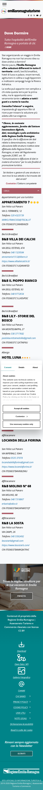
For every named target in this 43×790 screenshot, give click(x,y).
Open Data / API (21, 664)
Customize (20, 416)
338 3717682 (17, 333)
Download (21, 651)
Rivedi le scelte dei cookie (21, 730)
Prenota (21, 596)
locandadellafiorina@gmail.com (17, 462)
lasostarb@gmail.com (12, 540)
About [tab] (35, 367)
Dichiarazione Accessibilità (21, 724)
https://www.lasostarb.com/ (16, 545)
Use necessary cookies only (21, 424)
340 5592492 (17, 536)
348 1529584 (17, 252)
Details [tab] (21, 367)
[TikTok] (40, 15)
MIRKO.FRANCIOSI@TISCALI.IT (16, 219)
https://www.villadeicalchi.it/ (16, 261)
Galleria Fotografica (21, 677)
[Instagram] (31, 15)
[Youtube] (37, 15)
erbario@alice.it (9, 503)
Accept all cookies (21, 408)
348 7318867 (17, 499)
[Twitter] (34, 15)
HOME (8, 47)
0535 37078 (17, 457)
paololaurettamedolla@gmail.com (19, 338)
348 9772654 (17, 293)
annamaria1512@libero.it (14, 256)
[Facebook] (29, 15)
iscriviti (21, 753)
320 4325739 (17, 215)
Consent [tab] (7, 367)
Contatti (21, 690)
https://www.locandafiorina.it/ (17, 466)
